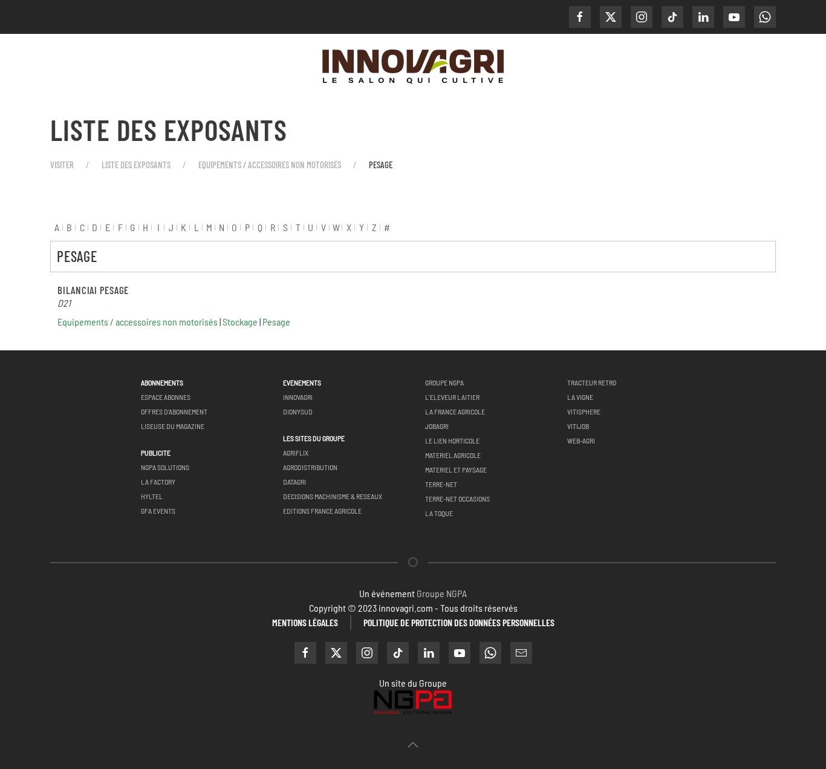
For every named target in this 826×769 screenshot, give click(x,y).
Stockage (240, 321)
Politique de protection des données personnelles (458, 622)
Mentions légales (305, 622)
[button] (413, 745)
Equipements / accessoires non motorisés (137, 321)
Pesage (276, 321)
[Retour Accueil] (413, 68)
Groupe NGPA (442, 593)
